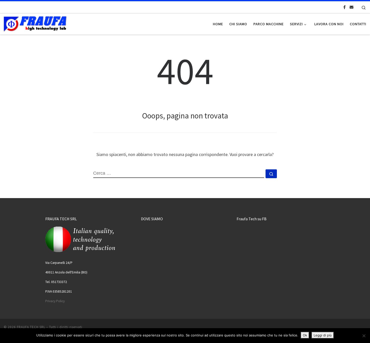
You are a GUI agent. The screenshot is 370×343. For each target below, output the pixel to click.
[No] (363, 335)
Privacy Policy (55, 301)
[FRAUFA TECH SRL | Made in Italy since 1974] (35, 23)
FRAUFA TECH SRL (31, 327)
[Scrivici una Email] (351, 7)
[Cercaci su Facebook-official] (344, 7)
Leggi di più (323, 335)
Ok (305, 335)
